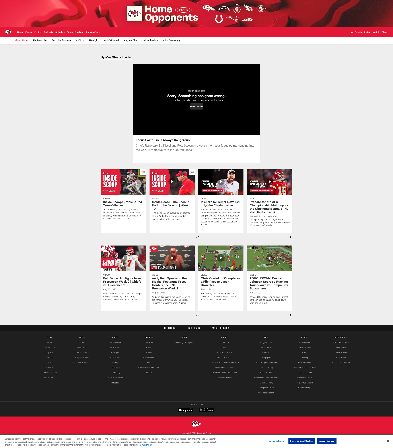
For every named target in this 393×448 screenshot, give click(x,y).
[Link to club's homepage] (8, 31)
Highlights (115, 352)
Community (115, 372)
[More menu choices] (104, 32)
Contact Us (224, 342)
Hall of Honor (49, 378)
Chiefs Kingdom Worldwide (266, 362)
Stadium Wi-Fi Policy (224, 357)
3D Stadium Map (266, 367)
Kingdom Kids (266, 342)
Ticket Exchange (304, 388)
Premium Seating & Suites (305, 367)
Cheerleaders (115, 367)
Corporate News (82, 357)
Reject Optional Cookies (301, 441)
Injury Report (50, 352)
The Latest (115, 383)
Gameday (149, 342)
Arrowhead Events (304, 378)
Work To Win (115, 347)
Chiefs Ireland (340, 357)
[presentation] (291, 237)
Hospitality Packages (304, 383)
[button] (196, 106)
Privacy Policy (145, 445)
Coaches (49, 367)
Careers (224, 347)
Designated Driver (266, 388)
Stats (50, 362)
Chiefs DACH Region (340, 342)
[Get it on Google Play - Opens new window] (206, 411)
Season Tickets (304, 347)
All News (82, 342)
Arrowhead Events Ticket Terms (224, 372)
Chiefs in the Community (148, 367)
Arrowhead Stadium (266, 393)
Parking (305, 357)
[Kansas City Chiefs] (196, 424)
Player (148, 347)
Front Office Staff (50, 372)
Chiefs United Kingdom (340, 362)
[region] (196, 441)
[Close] (388, 441)
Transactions (50, 347)
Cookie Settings (276, 441)
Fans (149, 362)
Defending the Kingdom (184, 342)
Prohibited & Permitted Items (266, 378)
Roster (50, 342)
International (82, 352)
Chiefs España (341, 352)
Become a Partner (224, 378)
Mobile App (266, 352)
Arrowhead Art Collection (224, 367)
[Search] (352, 32)
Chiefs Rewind (115, 357)
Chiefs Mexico (340, 347)
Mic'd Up (115, 362)
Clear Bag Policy (266, 383)
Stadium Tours (266, 372)
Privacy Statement (224, 352)
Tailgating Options (304, 372)
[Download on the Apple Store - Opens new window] (185, 410)
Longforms (81, 347)
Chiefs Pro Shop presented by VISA (224, 362)
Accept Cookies (326, 441)
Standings (50, 357)
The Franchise (115, 342)
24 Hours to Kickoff (115, 378)
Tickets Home (304, 342)
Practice (149, 352)
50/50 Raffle (266, 347)
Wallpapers (266, 357)
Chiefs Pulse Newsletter (82, 362)
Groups (305, 352)
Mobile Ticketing (304, 362)
